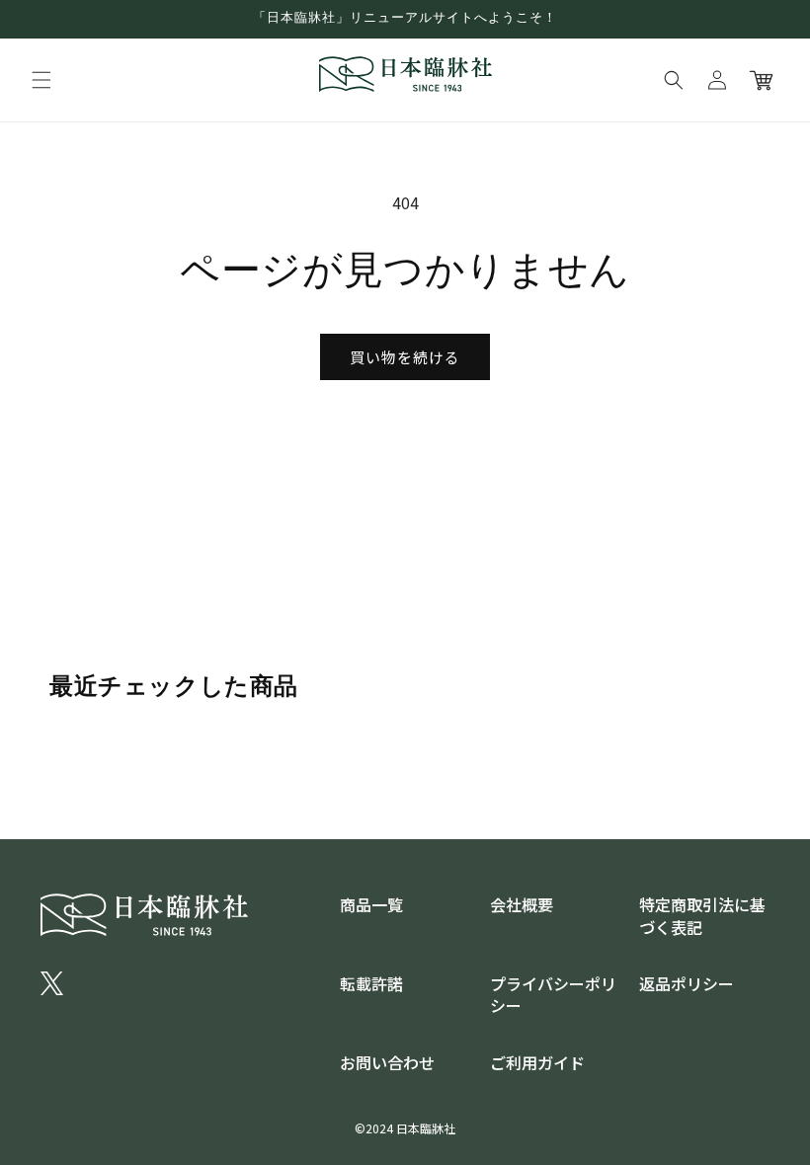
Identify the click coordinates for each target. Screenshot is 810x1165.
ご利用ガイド (537, 1062)
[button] (41, 80)
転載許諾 (371, 983)
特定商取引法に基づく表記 (702, 915)
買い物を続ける (405, 357)
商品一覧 (371, 904)
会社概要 (521, 904)
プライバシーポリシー (553, 994)
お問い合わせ (387, 1062)
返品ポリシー (686, 983)
